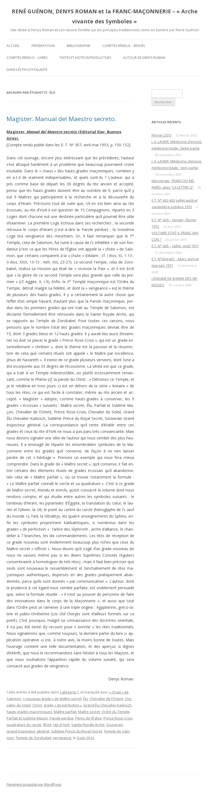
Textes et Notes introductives (85, 57)
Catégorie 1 (69, 692)
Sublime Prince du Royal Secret (76, 731)
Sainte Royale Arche (87, 724)
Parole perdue (61, 718)
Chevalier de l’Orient (106, 698)
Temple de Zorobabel (33, 737)
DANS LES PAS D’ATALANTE (27, 69)
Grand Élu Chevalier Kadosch (107, 705)
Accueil (13, 45)
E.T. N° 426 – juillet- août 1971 (175, 245)
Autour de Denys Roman (144, 57)
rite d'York (61, 724)
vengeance (62, 737)
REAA (47, 724)
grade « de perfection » (63, 705)
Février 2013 (161, 135)
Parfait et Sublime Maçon (27, 718)
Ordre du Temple (116, 711)
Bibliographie (78, 45)
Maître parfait (65, 711)
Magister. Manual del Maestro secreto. (61, 119)
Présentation (43, 45)
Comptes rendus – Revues (123, 45)
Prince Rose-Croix (118, 718)
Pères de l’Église (88, 718)
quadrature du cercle (24, 724)
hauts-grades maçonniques (29, 711)
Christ (37, 705)
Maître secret (89, 711)
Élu (85, 698)
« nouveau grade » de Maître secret (52, 698)
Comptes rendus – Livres (27, 57)
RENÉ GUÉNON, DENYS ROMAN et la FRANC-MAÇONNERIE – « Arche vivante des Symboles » (105, 16)
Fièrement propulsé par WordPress (34, 784)
